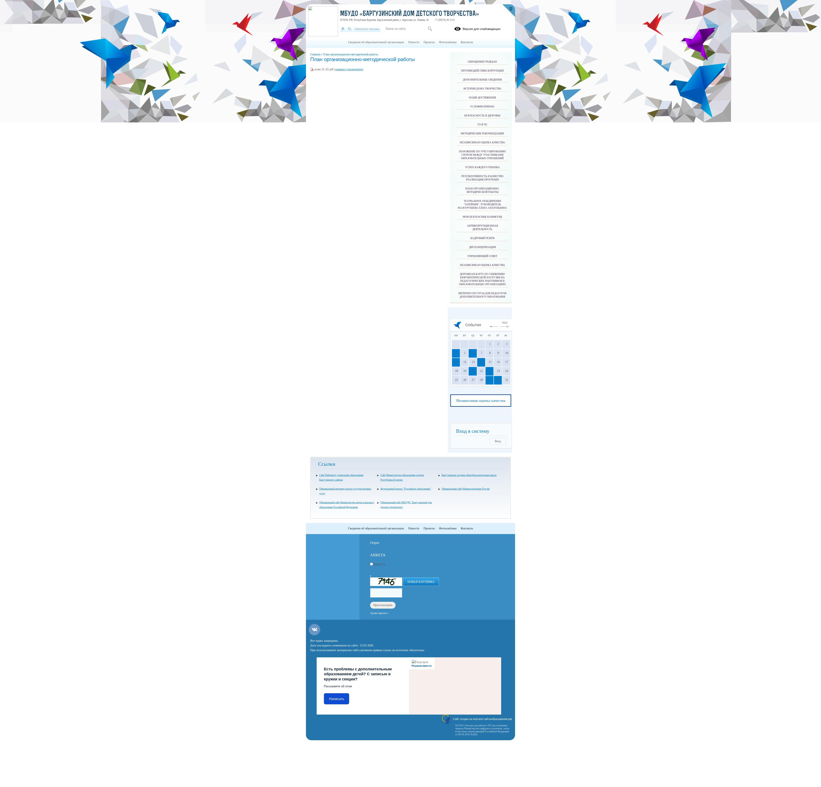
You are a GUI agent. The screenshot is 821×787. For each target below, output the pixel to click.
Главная (315, 54)
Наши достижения (482, 97)
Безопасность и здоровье (482, 115)
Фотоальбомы (447, 42)
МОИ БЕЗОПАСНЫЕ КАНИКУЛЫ (482, 216)
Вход (498, 441)
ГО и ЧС (482, 124)
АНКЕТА (379, 564)
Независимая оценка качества (482, 142)
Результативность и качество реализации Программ (482, 178)
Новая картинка (421, 581)
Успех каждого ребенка (482, 167)
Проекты (429, 42)
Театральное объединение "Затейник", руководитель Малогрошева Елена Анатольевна (482, 204)
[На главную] (343, 29)
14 (480, 362)
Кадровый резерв (482, 238)
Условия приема (482, 106)
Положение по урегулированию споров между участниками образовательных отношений (482, 155)
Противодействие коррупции (482, 70)
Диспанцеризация (482, 247)
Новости (413, 42)
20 (472, 371)
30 (497, 380)
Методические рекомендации (482, 133)
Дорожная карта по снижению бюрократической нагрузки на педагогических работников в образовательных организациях (482, 279)
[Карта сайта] (350, 29)
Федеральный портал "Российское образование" (405, 488)
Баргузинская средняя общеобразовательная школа (469, 475)
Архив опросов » (379, 613)
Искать (430, 29)
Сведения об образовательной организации (376, 42)
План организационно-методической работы (350, 54)
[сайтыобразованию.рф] (508, 10)
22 (489, 371)
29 (489, 380)
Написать (336, 699)
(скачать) (340, 69)
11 (455, 362)
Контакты (467, 42)
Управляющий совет (482, 256)
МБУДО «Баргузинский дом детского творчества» (409, 14)
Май (505, 322)
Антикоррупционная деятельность (482, 227)
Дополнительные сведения (482, 79)
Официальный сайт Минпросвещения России (466, 488)
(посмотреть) (355, 69)
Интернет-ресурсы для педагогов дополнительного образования (482, 295)
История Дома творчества (482, 88)
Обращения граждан (482, 61)
